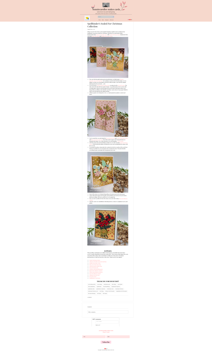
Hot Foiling (102, 291)
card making (99, 284)
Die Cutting (114, 284)
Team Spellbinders (91, 286)
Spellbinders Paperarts (116, 286)
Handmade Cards (110, 288)
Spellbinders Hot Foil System (121, 291)
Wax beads (105, 293)
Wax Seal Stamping (91, 293)
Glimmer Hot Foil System (109, 291)
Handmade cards (107, 284)
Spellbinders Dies (91, 288)
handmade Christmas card (93, 291)
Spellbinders (99, 286)
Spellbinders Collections (100, 288)
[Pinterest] (128, 19)
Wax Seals (99, 293)
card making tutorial (91, 284)
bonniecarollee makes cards (106, 9)
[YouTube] (130, 19)
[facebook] (131, 19)
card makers (120, 284)
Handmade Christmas (119, 288)
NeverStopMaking (106, 286)
